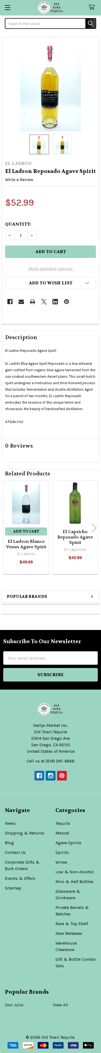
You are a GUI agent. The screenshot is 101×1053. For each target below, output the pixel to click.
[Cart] (93, 7)
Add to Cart (26, 531)
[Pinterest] (66, 301)
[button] (50, 283)
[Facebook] (10, 301)
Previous (7, 528)
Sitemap (13, 888)
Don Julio (14, 1004)
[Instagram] (50, 776)
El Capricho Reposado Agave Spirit (75, 537)
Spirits (62, 852)
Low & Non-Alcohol (74, 871)
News (10, 823)
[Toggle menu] (7, 7)
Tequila (62, 823)
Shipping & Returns (24, 833)
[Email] (21, 301)
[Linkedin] (55, 301)
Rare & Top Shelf (71, 923)
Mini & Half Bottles (74, 881)
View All (60, 1004)
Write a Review (19, 179)
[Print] (32, 301)
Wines (61, 862)
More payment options (51, 268)
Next (94, 528)
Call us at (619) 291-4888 (50, 761)
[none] (50, 85)
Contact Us (15, 852)
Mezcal (62, 833)
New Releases (68, 933)
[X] (44, 301)
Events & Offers (20, 878)
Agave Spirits (68, 842)
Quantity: (18, 224)
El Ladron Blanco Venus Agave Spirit (26, 544)
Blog (9, 842)
